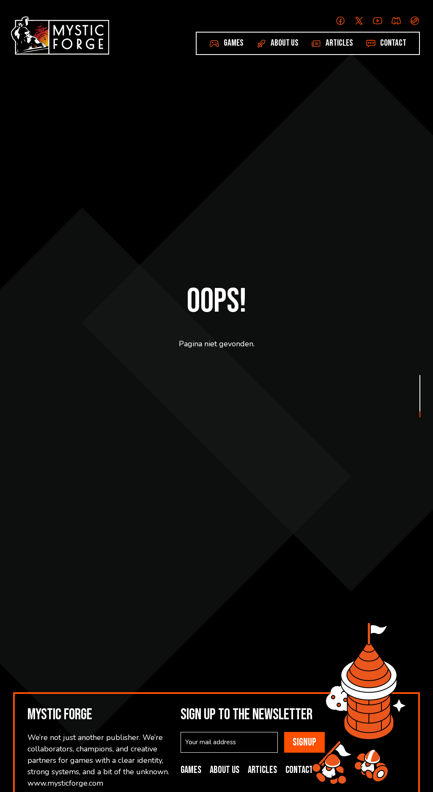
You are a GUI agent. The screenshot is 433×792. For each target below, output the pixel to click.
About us (285, 43)
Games (234, 43)
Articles (339, 43)
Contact (393, 43)
